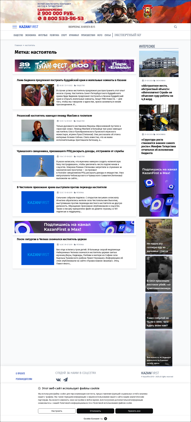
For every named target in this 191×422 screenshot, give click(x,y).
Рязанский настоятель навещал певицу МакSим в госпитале (54, 115)
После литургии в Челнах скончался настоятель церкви (52, 239)
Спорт (64, 35)
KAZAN (28, 27)
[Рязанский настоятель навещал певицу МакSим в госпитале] (37, 130)
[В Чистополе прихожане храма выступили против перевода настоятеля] (37, 202)
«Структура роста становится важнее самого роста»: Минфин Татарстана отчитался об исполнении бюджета (158, 146)
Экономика (30, 35)
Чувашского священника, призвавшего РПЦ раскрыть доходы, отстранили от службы (70, 151)
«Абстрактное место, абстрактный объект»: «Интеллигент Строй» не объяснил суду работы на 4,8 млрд (157, 92)
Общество (18, 35)
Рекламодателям (24, 379)
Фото (99, 35)
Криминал (74, 35)
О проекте (20, 373)
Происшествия (88, 35)
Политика (54, 35)
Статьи (108, 35)
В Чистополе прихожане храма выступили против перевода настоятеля (62, 187)
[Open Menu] (14, 26)
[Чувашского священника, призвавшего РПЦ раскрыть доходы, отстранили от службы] (37, 166)
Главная (18, 45)
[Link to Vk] (58, 380)
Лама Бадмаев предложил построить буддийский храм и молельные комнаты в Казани (71, 80)
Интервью (43, 35)
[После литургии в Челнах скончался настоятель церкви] (37, 254)
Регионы (80, 193)
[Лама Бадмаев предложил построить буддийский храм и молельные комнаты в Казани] (37, 95)
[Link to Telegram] (66, 380)
